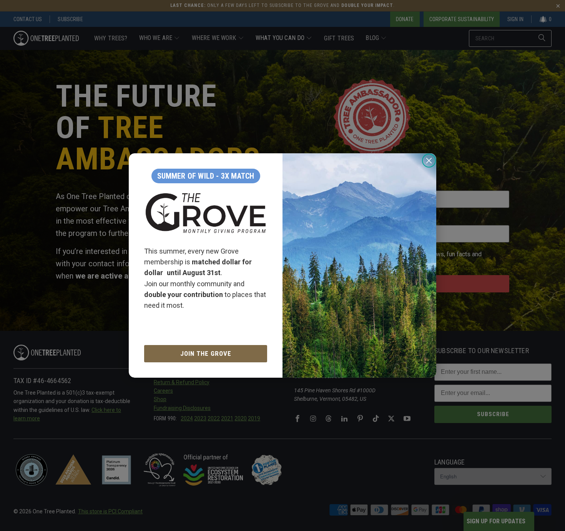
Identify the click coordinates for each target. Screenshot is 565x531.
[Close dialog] (429, 160)
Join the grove (205, 353)
